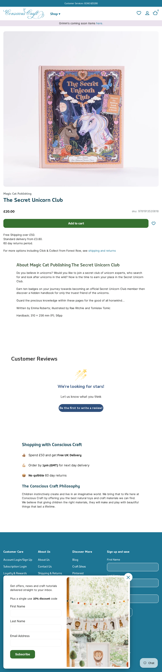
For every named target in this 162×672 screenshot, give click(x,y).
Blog (75, 559)
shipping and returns (102, 250)
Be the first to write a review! (81, 408)
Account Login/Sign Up (17, 559)
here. (99, 23)
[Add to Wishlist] (155, 223)
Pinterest (78, 573)
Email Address (115, 591)
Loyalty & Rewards (15, 573)
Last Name (113, 575)
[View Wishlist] (138, 13)
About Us (44, 559)
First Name (113, 559)
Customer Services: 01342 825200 (81, 3)
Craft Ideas (79, 566)
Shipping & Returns (50, 573)
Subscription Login (15, 566)
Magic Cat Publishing (17, 193)
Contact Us (45, 566)
